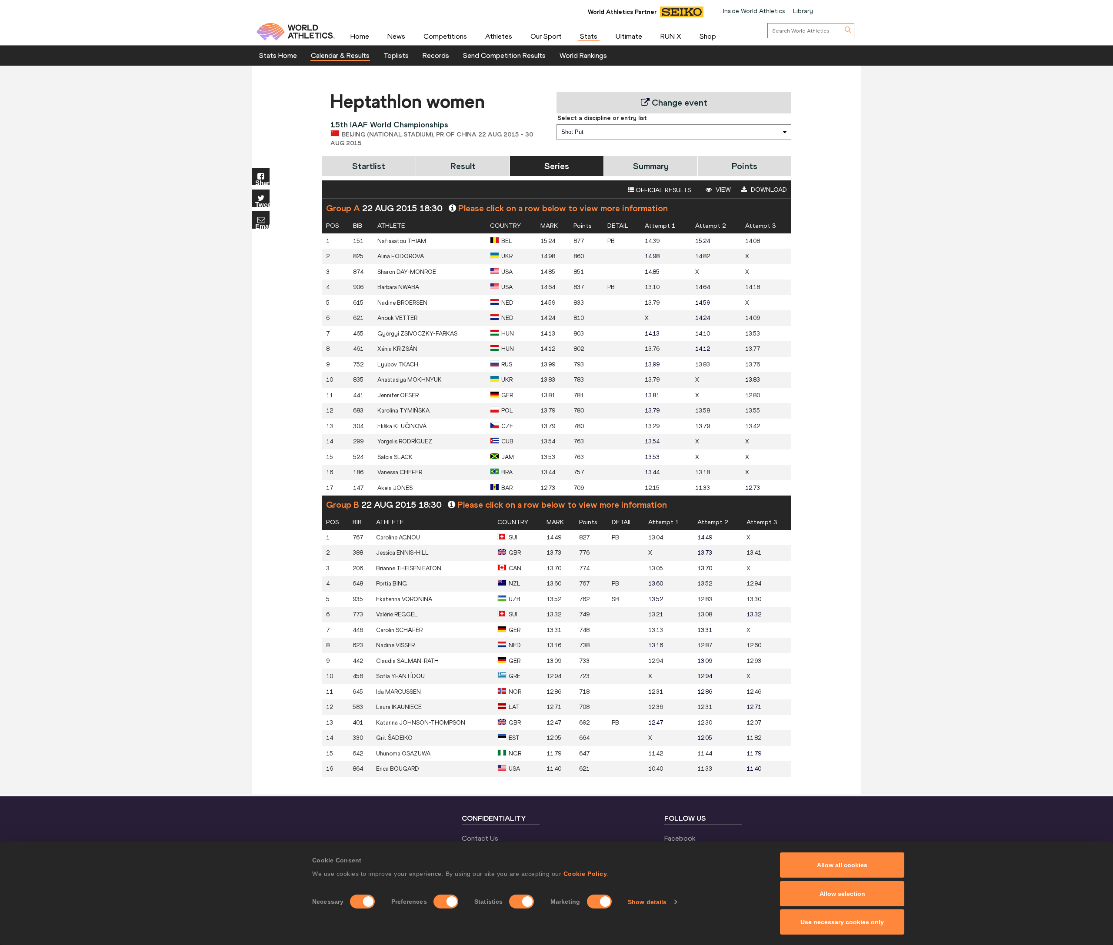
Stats (588, 36)
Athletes (498, 36)
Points (744, 165)
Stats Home (278, 55)
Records (436, 55)
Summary (651, 165)
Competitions (445, 36)
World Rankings (583, 55)
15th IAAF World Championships (389, 125)
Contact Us (480, 838)
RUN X (670, 36)
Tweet (262, 204)
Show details (647, 901)
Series (556, 165)
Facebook (680, 838)
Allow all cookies (842, 865)
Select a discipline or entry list (602, 118)
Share (262, 182)
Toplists (396, 55)
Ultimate (629, 36)
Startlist (368, 165)
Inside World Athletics (754, 11)
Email (262, 226)
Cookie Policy (585, 873)
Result (463, 165)
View (722, 189)
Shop (708, 36)
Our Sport (546, 36)
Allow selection (842, 893)
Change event (678, 102)
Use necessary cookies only (842, 921)
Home (359, 36)
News (396, 36)
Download (768, 189)
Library (803, 11)
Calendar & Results (340, 55)
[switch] (445, 901)
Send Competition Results (504, 55)
